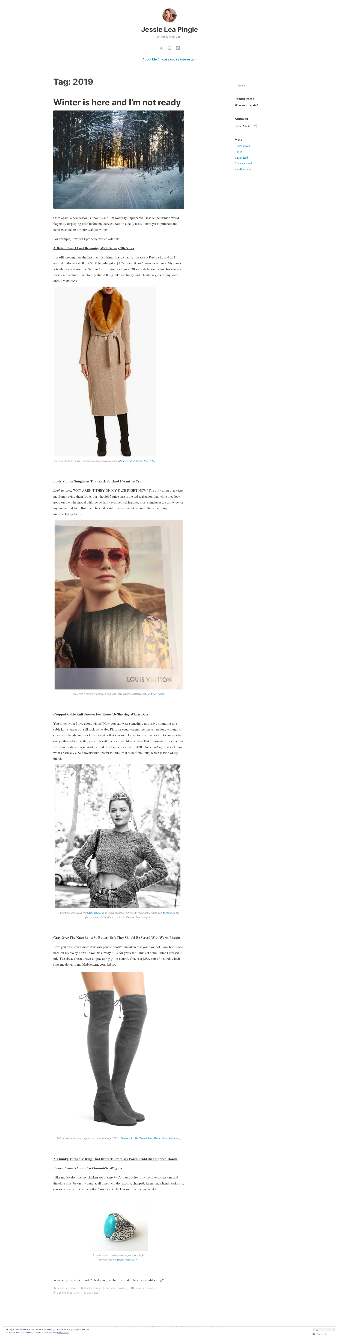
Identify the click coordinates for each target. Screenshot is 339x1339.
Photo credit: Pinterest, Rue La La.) (137, 460)
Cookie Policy (63, 1332)
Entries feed (241, 157)
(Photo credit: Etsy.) (127, 1259)
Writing (123, 1287)
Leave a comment (145, 1287)
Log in (238, 151)
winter (114, 1287)
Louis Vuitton (158, 693)
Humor (105, 1287)
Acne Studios (95, 912)
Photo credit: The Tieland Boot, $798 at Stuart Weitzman (150, 1138)
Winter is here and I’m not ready (117, 102)
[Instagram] (169, 47)
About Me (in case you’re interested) (169, 59)
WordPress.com (243, 169)
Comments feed (243, 163)
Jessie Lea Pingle (169, 29)
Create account (243, 146)
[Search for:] (253, 85)
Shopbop (167, 912)
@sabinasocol (129, 917)
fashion (88, 1287)
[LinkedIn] (178, 47)
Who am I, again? (246, 105)
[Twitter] (161, 47)
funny (97, 1287)
